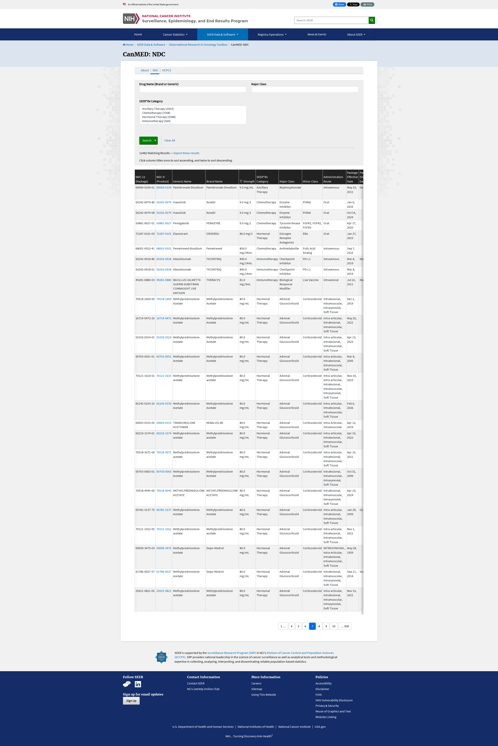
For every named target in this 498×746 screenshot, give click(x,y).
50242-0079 (163, 202)
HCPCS (166, 70)
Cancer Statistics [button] (174, 34)
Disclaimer (322, 689)
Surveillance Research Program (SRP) (231, 653)
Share (340, 5)
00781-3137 (163, 510)
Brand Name (214, 181)
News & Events (317, 34)
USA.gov (320, 727)
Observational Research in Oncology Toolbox (198, 44)
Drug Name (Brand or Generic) (159, 84)
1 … (283, 626)
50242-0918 (163, 259)
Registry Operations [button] (271, 34)
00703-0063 (163, 471)
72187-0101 (163, 234)
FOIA (319, 694)
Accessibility (323, 683)
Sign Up (131, 700)
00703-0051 (163, 356)
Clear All (169, 140)
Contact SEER (195, 683)
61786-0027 (163, 571)
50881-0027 (163, 223)
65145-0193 (163, 403)
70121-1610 (163, 376)
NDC (155, 70)
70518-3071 (163, 452)
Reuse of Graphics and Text (333, 711)
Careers (256, 683)
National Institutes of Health (256, 727)
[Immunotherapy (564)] (193, 121)
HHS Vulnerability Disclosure (334, 700)
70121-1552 (163, 529)
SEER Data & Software (151, 44)
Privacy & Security (327, 706)
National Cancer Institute (294, 727)
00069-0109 (163, 187)
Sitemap (256, 689)
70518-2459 (163, 299)
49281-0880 (163, 280)
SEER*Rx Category (151, 101)
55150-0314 (163, 337)
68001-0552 (163, 248)
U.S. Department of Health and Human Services (203, 727)
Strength (249, 181)
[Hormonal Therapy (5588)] (193, 117)
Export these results (186, 153)
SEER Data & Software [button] (221, 34)
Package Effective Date (352, 177)
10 (333, 626)
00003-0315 (163, 423)
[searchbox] (254, 89)
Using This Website (263, 694)
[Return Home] (185, 18)
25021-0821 (163, 591)
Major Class (258, 84)
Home (138, 34)
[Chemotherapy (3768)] (193, 113)
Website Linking (326, 717)
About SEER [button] (355, 34)
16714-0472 (163, 318)
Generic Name (182, 181)
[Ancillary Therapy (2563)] (193, 109)
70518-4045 (163, 490)
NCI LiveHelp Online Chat (203, 689)
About (145, 70)
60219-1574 (163, 433)
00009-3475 (163, 548)
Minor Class (310, 181)
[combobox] (305, 89)
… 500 (345, 626)
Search (147, 140)
